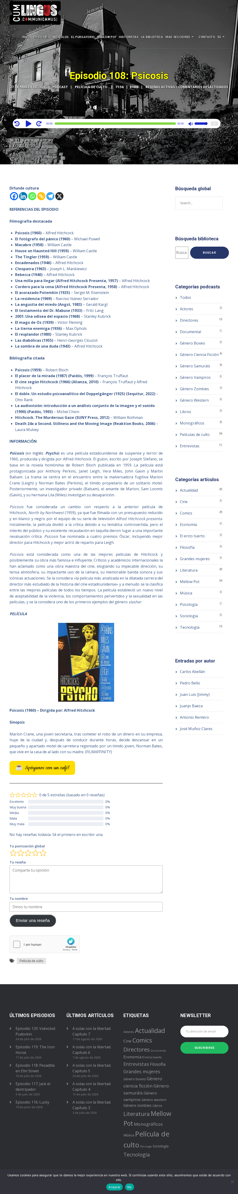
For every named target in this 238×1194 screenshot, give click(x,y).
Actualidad (189, 490)
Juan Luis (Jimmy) (195, 694)
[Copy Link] (41, 196)
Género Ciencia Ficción (199, 354)
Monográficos (192, 423)
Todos (185, 297)
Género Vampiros (195, 377)
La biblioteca (152, 37)
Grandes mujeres (195, 558)
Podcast (60, 87)
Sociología (189, 615)
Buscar (209, 252)
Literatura (189, 570)
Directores (189, 320)
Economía (188, 524)
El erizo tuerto (192, 535)
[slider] (201, 126)
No (129, 1187)
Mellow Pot (107, 37)
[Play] (29, 123)
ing (35, 453)
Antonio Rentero (194, 717)
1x (214, 123)
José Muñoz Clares (196, 728)
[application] (117, 123)
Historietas (129, 37)
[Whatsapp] (32, 196)
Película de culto (31, 961)
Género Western (194, 400)
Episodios (41, 37)
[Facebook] (14, 196)
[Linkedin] (23, 196)
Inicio (26, 37)
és (41, 453)
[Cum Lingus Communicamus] (35, 13)
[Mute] (190, 124)
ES (219, 37)
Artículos (60, 37)
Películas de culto (195, 434)
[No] (232, 1181)
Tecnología (189, 627)
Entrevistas (189, 446)
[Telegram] (50, 196)
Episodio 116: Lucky (32, 1102)
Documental (190, 331)
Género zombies (137, 1105)
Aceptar (114, 1187)
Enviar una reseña (33, 920)
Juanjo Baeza (191, 705)
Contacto (207, 37)
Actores (186, 308)
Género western (154, 1099)
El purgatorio (83, 37)
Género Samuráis (195, 366)
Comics (186, 513)
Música (186, 593)
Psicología (189, 604)
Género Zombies (194, 388)
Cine (184, 501)
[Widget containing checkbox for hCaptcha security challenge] (45, 944)
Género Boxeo (192, 343)
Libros (185, 411)
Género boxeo (134, 1079)
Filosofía (187, 547)
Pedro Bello (190, 683)
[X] (59, 196)
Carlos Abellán (192, 671)
